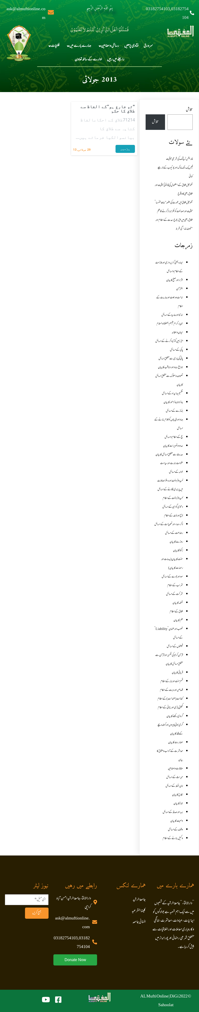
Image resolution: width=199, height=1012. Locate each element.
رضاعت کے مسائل (174, 533)
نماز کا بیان (178, 804)
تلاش (189, 110)
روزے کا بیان (176, 542)
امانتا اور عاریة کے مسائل (172, 315)
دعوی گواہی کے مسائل (172, 507)
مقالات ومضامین (175, 769)
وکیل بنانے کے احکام (173, 838)
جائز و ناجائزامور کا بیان (173, 402)
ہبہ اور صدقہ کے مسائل (173, 812)
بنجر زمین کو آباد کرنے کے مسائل (169, 341)
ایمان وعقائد (177, 333)
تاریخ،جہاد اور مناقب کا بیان (170, 367)
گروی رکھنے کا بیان (174, 716)
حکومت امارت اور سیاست (171, 463)
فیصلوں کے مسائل (175, 647)
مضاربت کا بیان (175, 742)
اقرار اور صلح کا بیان (174, 280)
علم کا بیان (178, 620)
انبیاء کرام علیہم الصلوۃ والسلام (170, 324)
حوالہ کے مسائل (176, 472)
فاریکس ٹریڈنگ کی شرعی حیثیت (179, 159)
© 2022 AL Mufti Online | (165, 996)
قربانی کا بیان (177, 673)
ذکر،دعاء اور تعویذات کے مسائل (168, 524)
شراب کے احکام (175, 585)
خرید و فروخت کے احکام (173, 498)
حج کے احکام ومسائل (174, 437)
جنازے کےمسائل (174, 411)
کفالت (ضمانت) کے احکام (170, 699)
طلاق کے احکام (176, 612)
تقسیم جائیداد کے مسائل (172, 394)
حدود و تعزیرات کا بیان (173, 446)
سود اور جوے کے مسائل (172, 577)
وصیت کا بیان (176, 821)
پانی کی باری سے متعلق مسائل (170, 359)
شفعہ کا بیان (178, 603)
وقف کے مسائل (175, 830)
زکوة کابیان (178, 551)
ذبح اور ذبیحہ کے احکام (173, 516)
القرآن (179, 289)
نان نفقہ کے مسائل (174, 786)
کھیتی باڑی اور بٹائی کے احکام (170, 708)
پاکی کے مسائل (176, 350)
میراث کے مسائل (174, 777)
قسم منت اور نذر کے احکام (171, 681)
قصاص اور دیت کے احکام (171, 690)
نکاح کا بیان (177, 795)
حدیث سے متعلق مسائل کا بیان (169, 455)
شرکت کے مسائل (174, 594)
